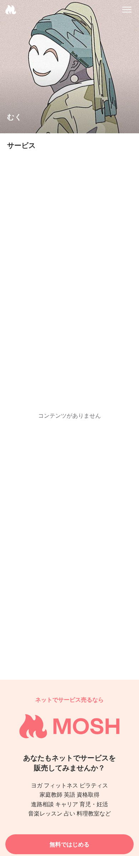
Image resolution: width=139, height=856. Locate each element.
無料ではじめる (69, 844)
